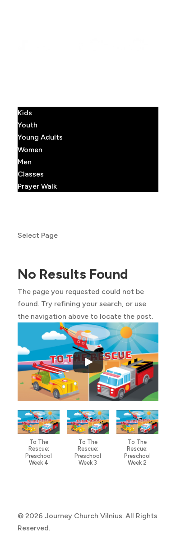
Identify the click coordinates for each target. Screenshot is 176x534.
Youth (27, 125)
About (28, 63)
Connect (32, 88)
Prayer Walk (37, 186)
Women (30, 149)
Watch (28, 211)
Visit (25, 76)
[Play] (88, 362)
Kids (25, 113)
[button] (38, 442)
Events (29, 198)
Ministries (34, 100)
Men (25, 162)
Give (25, 223)
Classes (31, 174)
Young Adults (40, 137)
